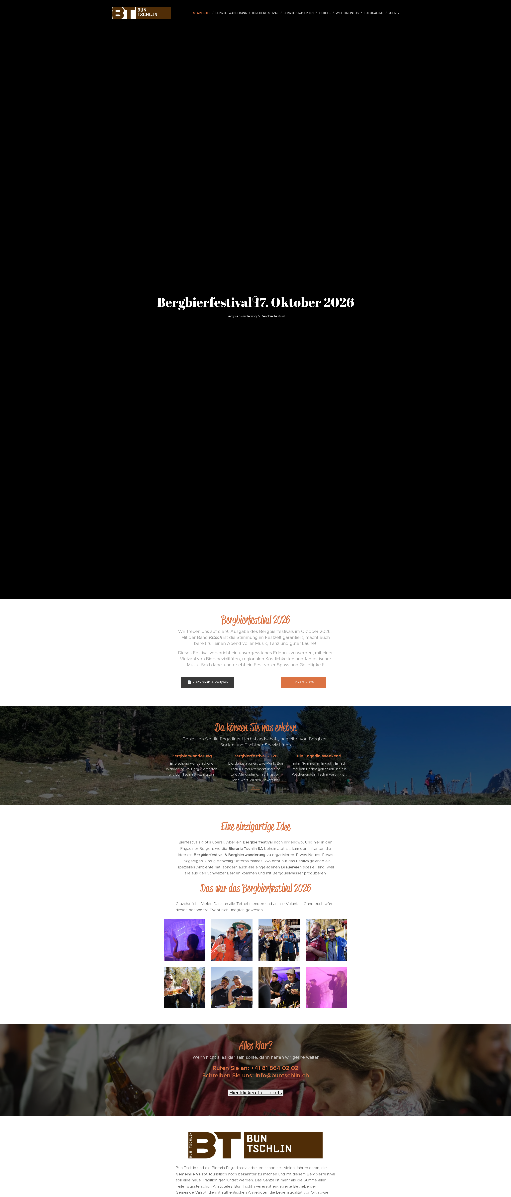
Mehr (255, 788)
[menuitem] (203, 13)
